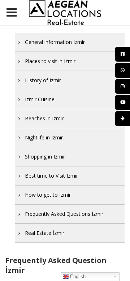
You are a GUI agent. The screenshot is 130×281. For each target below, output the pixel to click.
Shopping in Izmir (45, 156)
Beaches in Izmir (44, 118)
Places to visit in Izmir (50, 61)
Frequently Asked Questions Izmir (64, 213)
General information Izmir (55, 42)
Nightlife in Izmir (44, 137)
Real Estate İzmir (44, 232)
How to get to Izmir (48, 194)
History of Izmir (43, 80)
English (77, 276)
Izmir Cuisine (40, 99)
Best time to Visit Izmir (51, 175)
